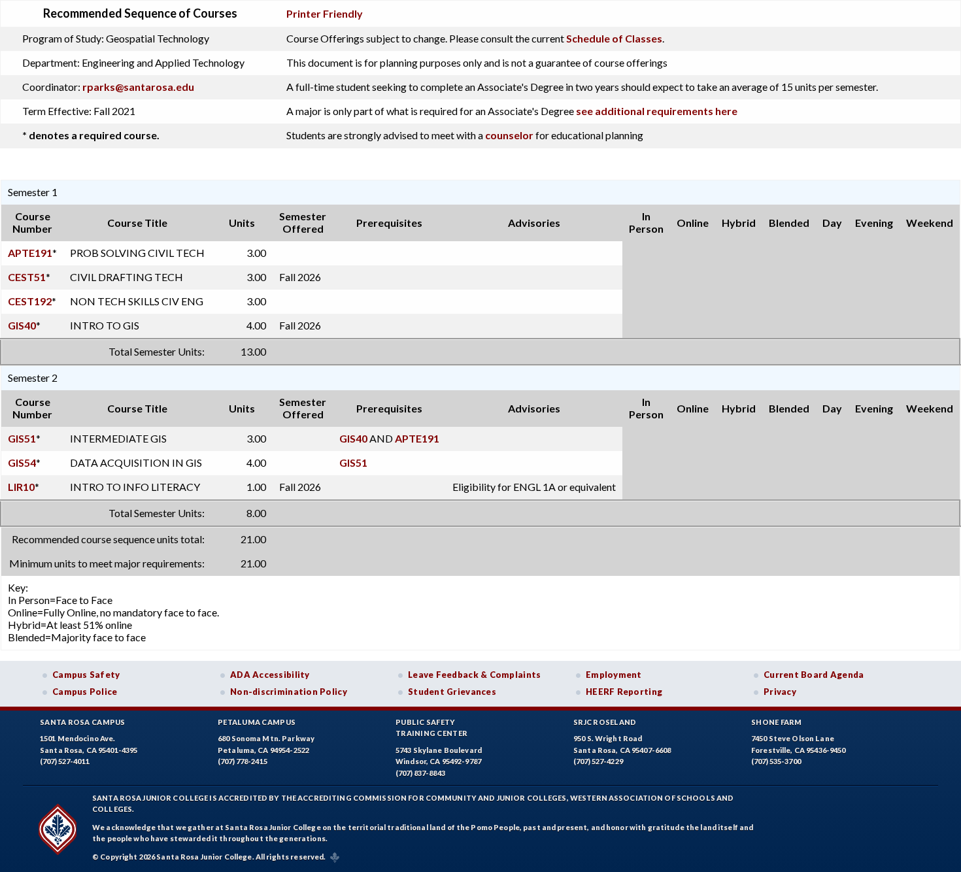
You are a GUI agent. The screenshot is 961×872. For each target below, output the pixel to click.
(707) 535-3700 (776, 761)
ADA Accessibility (270, 674)
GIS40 (22, 325)
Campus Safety (86, 674)
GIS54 (22, 462)
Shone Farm (776, 722)
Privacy (780, 691)
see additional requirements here (656, 111)
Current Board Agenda (814, 674)
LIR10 (21, 486)
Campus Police (85, 691)
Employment (614, 674)
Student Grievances (452, 691)
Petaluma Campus (256, 722)
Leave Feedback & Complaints (474, 674)
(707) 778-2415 (242, 761)
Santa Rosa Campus (83, 722)
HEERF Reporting (624, 691)
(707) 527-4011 (65, 761)
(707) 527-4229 (598, 761)
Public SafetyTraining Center (431, 728)
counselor (509, 135)
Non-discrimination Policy (288, 691)
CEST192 (30, 301)
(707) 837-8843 (420, 773)
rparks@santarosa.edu (138, 86)
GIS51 (22, 438)
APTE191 (30, 252)
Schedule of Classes (614, 38)
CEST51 (27, 277)
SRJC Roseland (605, 722)
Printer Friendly (324, 13)
